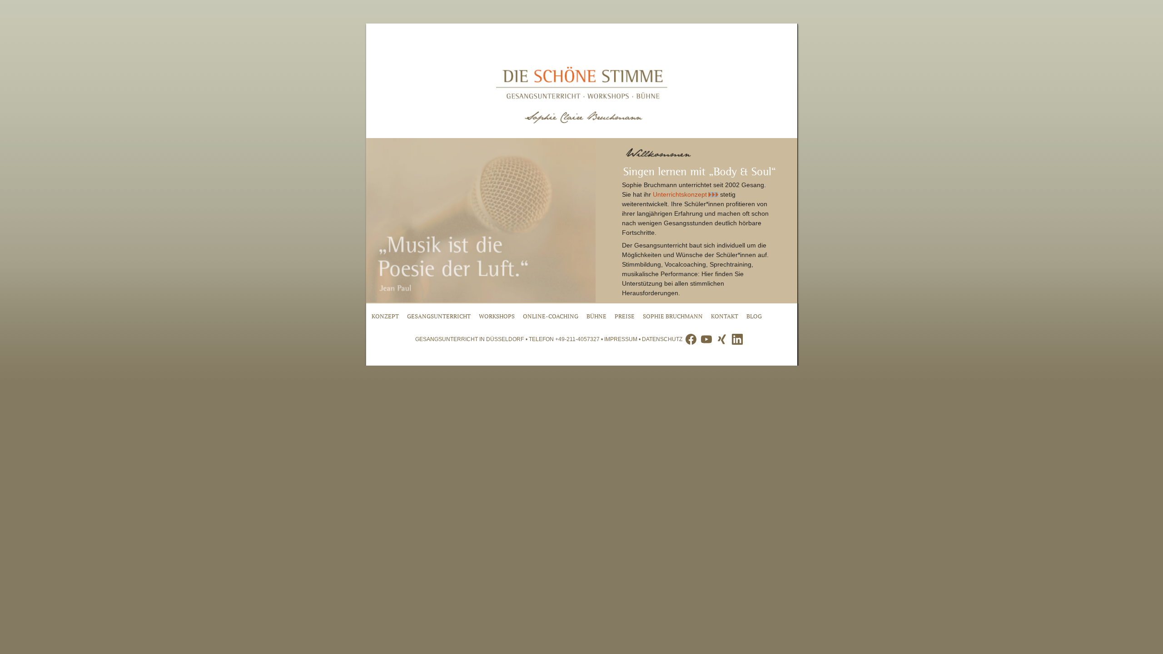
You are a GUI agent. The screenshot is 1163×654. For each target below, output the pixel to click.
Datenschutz (662, 339)
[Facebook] (691, 339)
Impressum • (623, 339)
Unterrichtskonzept (680, 194)
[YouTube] (706, 339)
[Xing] (721, 339)
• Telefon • (565, 339)
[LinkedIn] (737, 339)
